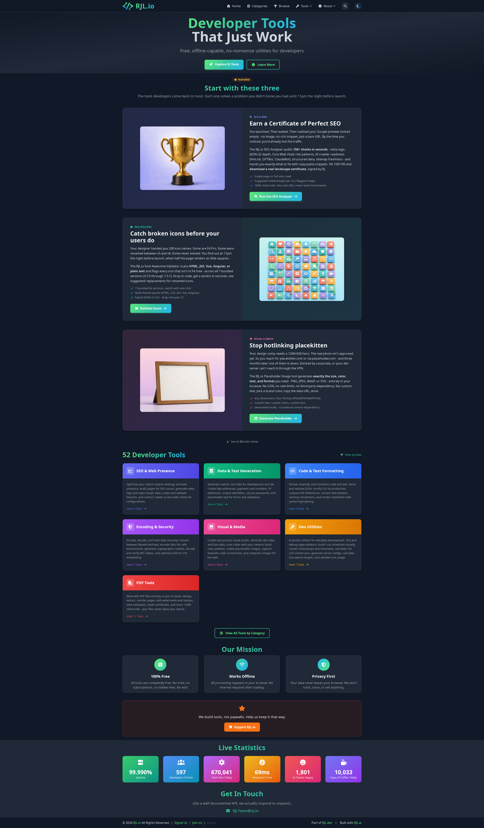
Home (236, 6)
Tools (305, 6)
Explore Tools (226, 64)
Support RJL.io (244, 727)
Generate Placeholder (275, 418)
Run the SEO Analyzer (275, 196)
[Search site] (345, 6)
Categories (260, 6)
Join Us (197, 823)
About (327, 6)
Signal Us (181, 823)
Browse (284, 6)
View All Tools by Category (245, 633)
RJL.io (137, 823)
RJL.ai (357, 823)
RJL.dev (327, 823)
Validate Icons (150, 308)
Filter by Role (352, 455)
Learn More (266, 65)
